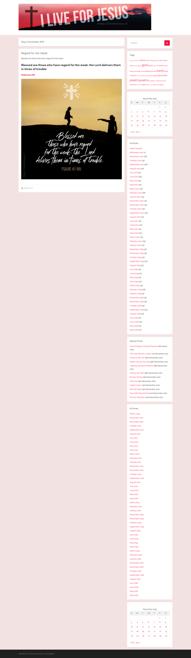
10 (132, 116)
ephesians (153, 60)
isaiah (138, 71)
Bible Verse (28, 188)
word (158, 85)
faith (161, 60)
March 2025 (135, 148)
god (145, 65)
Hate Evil (133, 381)
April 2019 (134, 281)
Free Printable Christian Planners (144, 346)
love (165, 71)
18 (137, 121)
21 (154, 121)
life (155, 71)
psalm (134, 80)
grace (154, 65)
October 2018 (135, 306)
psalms (144, 80)
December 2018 (136, 297)
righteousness (161, 81)
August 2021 (135, 168)
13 (149, 116)
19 (143, 121)
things (147, 85)
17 (132, 121)
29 (160, 125)
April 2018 (134, 330)
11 (137, 116)
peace (150, 75)
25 (137, 125)
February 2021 (136, 193)
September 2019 (137, 261)
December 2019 (136, 249)
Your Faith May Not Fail (139, 393)
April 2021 (134, 185)
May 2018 (134, 326)
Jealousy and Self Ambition (141, 366)
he (157, 65)
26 (143, 125)
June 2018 (134, 322)
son (140, 85)
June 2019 (134, 273)
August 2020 (135, 217)
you (162, 84)
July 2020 (134, 221)
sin (137, 85)
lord (160, 71)
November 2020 (137, 205)
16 (166, 116)
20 (149, 121)
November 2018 (136, 301)
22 (160, 121)
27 (149, 125)
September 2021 (137, 164)
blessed (132, 60)
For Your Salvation (137, 397)
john (152, 71)
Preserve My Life (137, 358)
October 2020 (135, 209)
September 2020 (137, 213)
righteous (152, 81)
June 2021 (134, 177)
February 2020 (136, 241)
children (137, 60)
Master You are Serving (140, 362)
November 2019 (136, 253)
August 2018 (135, 314)
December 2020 (137, 201)
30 (166, 125)
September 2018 (137, 310)
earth (147, 60)
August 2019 (135, 265)
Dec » (138, 132)
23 (166, 121)
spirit (143, 85)
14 (154, 116)
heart (161, 65)
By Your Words (136, 377)
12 (143, 116)
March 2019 (135, 285)
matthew (133, 75)
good (150, 65)
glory (139, 65)
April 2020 (134, 233)
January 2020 (135, 245)
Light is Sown (135, 385)
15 (160, 116)
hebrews (133, 71)
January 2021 (135, 197)
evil (158, 60)
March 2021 (134, 189)
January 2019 (135, 293)
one (146, 75)
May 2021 (134, 181)
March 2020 (135, 237)
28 (155, 125)
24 (132, 125)
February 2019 (136, 289)
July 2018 (134, 318)
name (142, 75)
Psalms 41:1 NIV (28, 75)
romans (133, 85)
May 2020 (134, 229)
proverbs (162, 75)
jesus (147, 71)
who (154, 85)
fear (131, 65)
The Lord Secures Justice (141, 354)
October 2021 (135, 160)
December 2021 (136, 152)
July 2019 (134, 269)
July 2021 (134, 172)
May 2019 (134, 277)
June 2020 (134, 225)
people (155, 75)
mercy (138, 75)
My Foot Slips (135, 389)
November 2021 (136, 156)
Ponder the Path (137, 373)
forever (135, 65)
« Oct (132, 132)
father (165, 60)
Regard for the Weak (34, 53)
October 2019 (135, 257)
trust (151, 84)
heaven (166, 65)
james (143, 71)
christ (142, 60)
